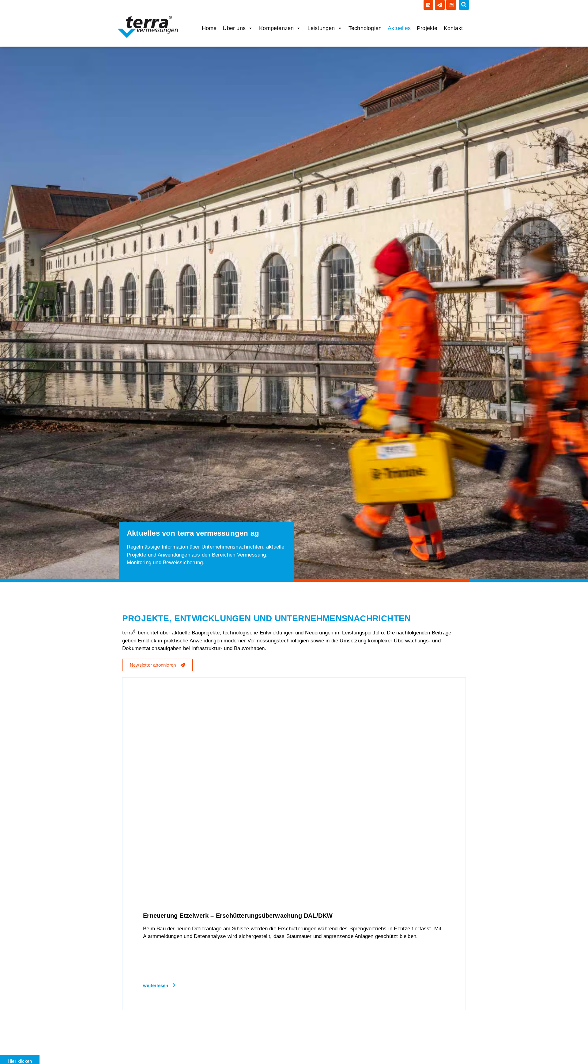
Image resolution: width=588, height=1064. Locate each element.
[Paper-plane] (440, 5)
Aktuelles (399, 28)
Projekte (427, 28)
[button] (464, 5)
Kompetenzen (276, 28)
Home (209, 28)
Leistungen (321, 28)
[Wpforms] (451, 5)
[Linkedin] (428, 5)
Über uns (234, 28)
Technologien (365, 28)
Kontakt (453, 28)
